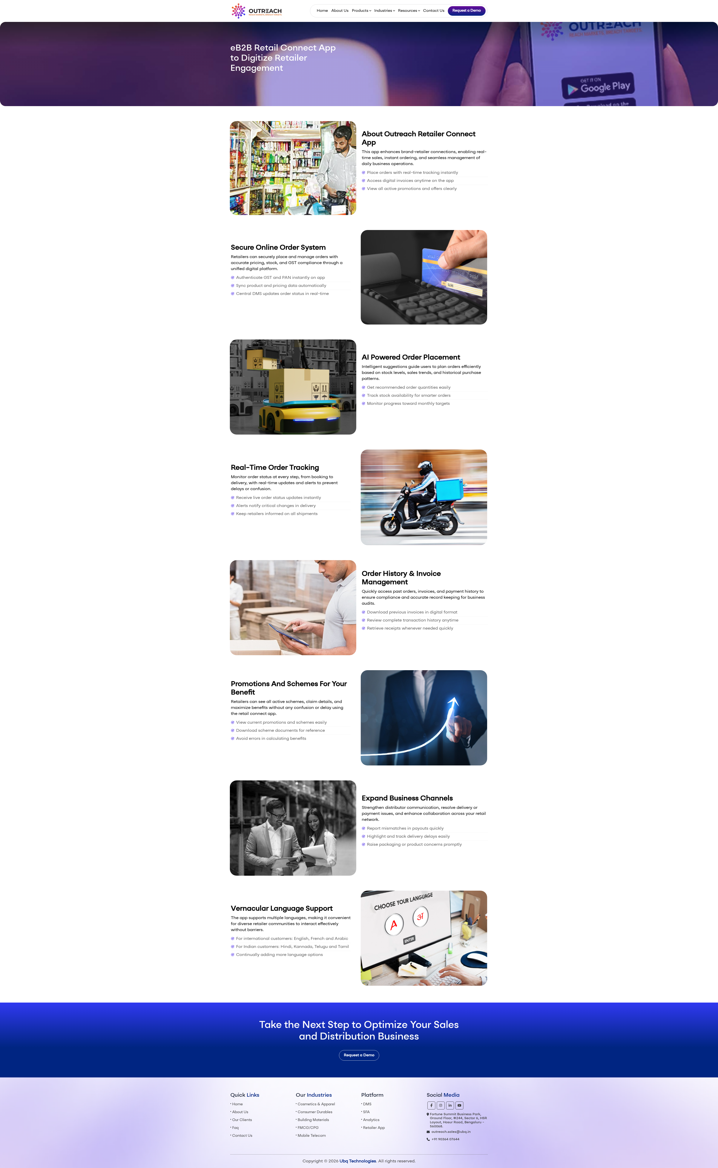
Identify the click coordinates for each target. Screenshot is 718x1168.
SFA (366, 1112)
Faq (235, 1128)
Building (313, 1120)
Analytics (371, 1120)
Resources (407, 11)
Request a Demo (466, 11)
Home (322, 11)
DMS (367, 1104)
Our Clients (242, 1120)
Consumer (315, 1112)
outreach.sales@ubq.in (451, 1132)
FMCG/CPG (308, 1128)
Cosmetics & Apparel (316, 1104)
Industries (383, 11)
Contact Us (433, 11)
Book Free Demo (247, 80)
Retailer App (374, 1128)
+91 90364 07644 (445, 1139)
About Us (340, 11)
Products (360, 11)
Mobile (312, 1136)
